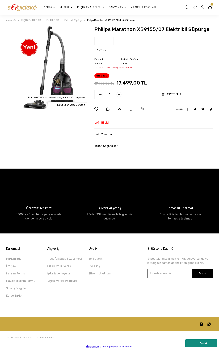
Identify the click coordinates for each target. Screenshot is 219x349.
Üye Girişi (94, 266)
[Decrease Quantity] (100, 94)
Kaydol (202, 273)
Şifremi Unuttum (99, 273)
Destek (203, 343)
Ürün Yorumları (103, 134)
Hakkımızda (13, 258)
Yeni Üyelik (95, 258)
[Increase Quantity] (119, 94)
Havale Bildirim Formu (20, 281)
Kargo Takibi (14, 295)
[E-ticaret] (109, 346)
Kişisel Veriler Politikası (62, 281)
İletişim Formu (15, 273)
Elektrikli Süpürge (130, 59)
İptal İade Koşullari (59, 273)
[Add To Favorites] (96, 109)
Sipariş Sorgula (16, 288)
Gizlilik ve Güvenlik (59, 266)
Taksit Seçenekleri (106, 146)
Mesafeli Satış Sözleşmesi (64, 258)
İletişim (11, 266)
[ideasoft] (92, 346)
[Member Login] (202, 7)
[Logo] (22, 7)
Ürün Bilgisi (101, 122)
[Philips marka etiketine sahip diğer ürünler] (104, 41)
